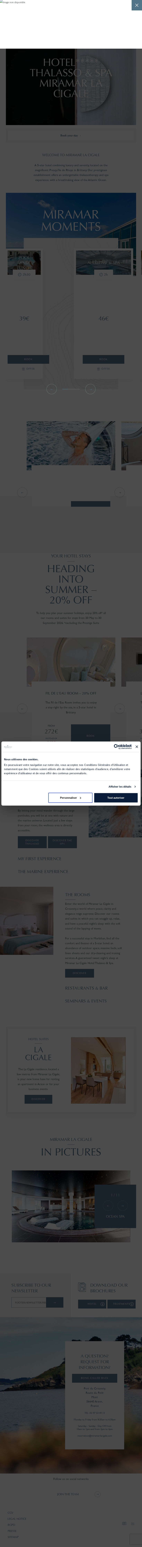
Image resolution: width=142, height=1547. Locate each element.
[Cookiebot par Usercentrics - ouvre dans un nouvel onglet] (116, 746)
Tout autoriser (115, 797)
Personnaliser (68, 797)
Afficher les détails (120, 786)
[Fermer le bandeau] (137, 747)
